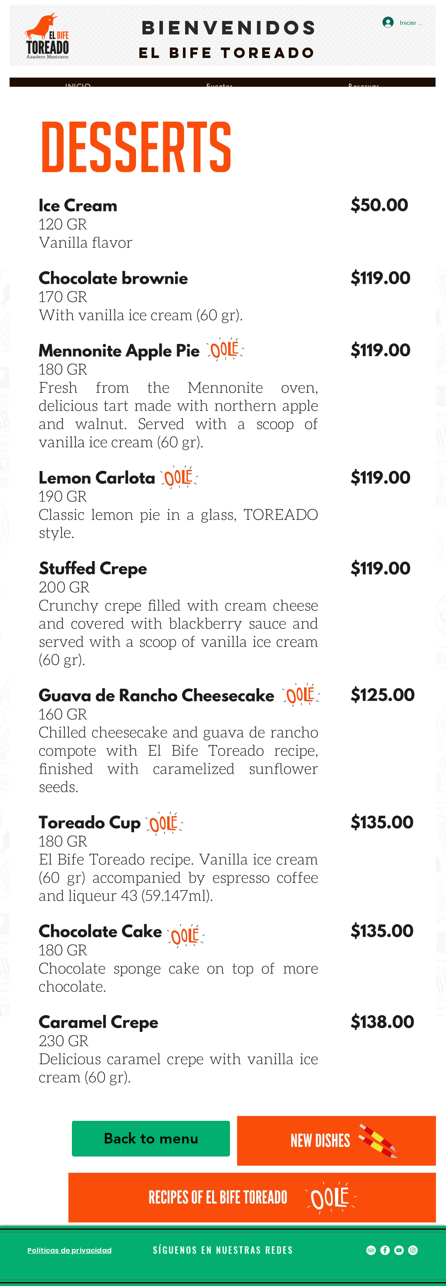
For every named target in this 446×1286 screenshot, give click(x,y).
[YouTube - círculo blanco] (399, 1250)
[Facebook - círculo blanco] (385, 1250)
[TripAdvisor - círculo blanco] (371, 1250)
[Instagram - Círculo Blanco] (413, 1250)
